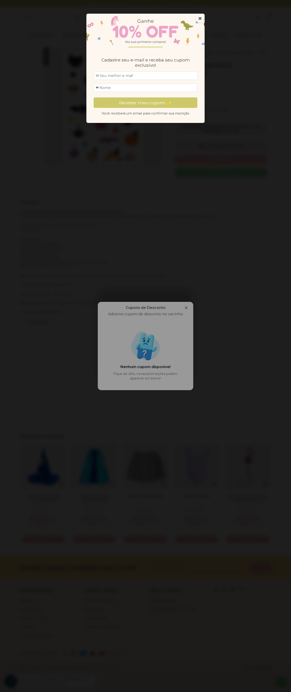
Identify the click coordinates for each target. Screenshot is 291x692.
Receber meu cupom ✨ (145, 102)
